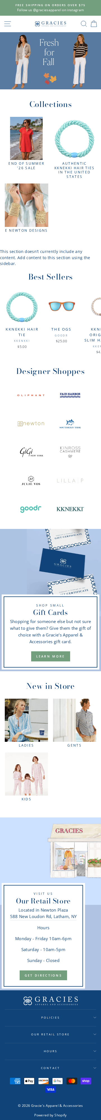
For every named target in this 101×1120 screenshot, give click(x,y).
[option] (50, 8)
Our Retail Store (50, 1034)
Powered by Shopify (50, 1115)
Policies (50, 1017)
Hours (50, 1051)
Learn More (50, 656)
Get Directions (43, 975)
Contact (50, 1068)
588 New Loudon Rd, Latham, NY (43, 916)
